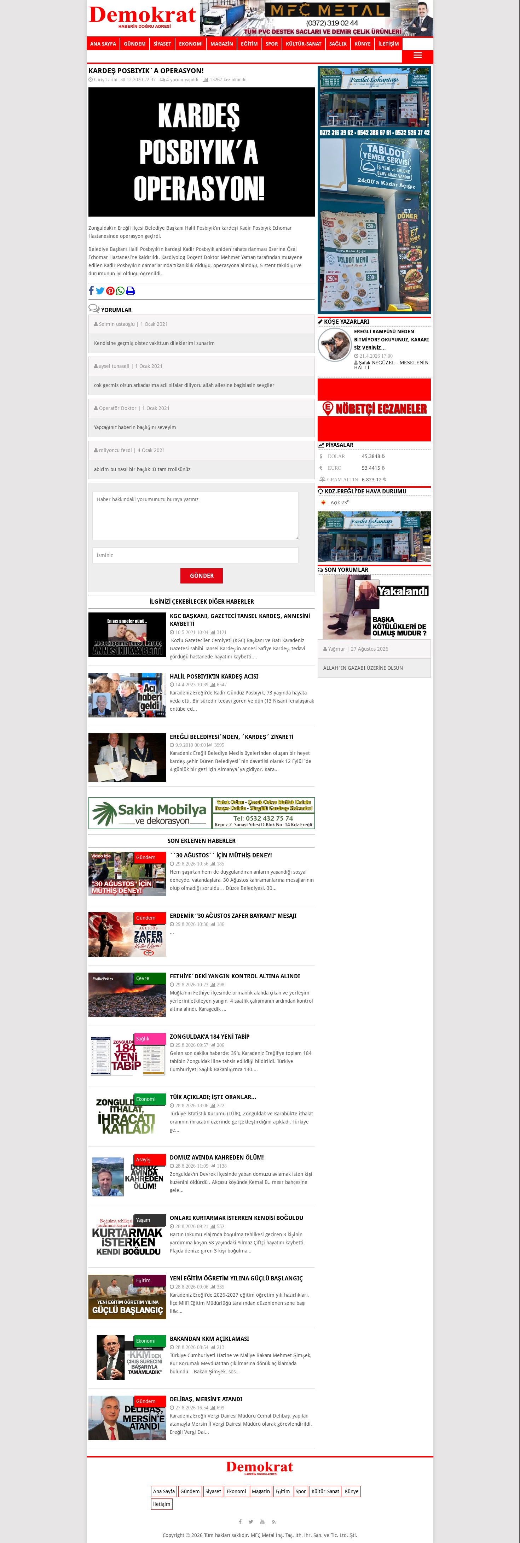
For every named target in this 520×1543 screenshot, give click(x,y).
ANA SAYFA (103, 44)
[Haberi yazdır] (130, 291)
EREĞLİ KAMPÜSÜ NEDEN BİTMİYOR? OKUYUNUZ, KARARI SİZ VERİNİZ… (391, 340)
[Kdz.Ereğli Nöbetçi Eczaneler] (374, 436)
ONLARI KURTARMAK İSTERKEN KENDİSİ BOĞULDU (236, 1218)
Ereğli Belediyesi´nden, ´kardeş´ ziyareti (231, 737)
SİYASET (162, 44)
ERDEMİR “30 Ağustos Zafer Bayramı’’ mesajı (233, 916)
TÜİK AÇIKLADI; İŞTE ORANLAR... (213, 1097)
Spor (301, 1491)
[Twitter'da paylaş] (100, 291)
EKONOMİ (191, 44)
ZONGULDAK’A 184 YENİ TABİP (210, 1036)
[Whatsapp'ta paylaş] (120, 291)
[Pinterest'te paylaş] (110, 291)
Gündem (190, 1491)
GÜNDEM (135, 44)
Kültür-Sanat (325, 1491)
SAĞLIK (338, 44)
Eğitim (283, 1491)
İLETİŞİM (389, 44)
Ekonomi (236, 1491)
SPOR (272, 44)
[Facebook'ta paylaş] (91, 291)
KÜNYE (362, 44)
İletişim (162, 1504)
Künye (352, 1491)
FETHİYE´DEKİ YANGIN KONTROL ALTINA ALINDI (235, 976)
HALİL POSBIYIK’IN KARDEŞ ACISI (214, 676)
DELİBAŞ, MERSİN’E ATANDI (206, 1399)
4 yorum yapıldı (182, 79)
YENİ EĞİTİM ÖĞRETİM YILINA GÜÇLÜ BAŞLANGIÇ (236, 1278)
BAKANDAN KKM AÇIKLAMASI (209, 1339)
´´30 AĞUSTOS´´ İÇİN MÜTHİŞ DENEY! (221, 855)
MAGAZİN (221, 44)
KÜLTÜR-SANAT (304, 44)
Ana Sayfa (164, 1491)
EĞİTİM (249, 44)
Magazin (261, 1491)
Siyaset (213, 1491)
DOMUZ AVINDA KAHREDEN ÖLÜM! (217, 1157)
